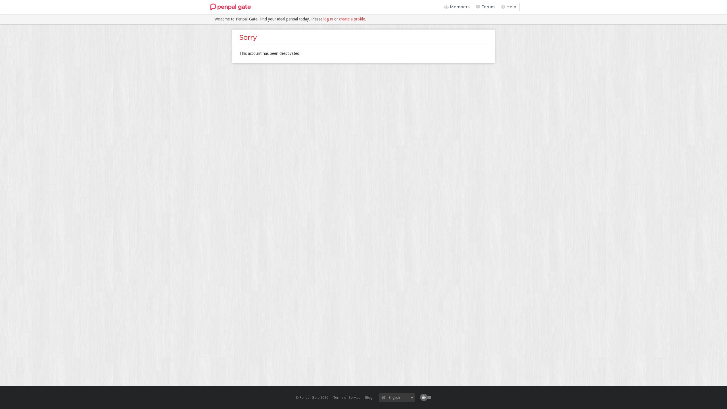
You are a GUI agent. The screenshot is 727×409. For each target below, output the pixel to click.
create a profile (352, 19)
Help (510, 6)
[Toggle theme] (427, 397)
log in (328, 19)
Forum (487, 6)
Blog (368, 397)
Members (459, 6)
